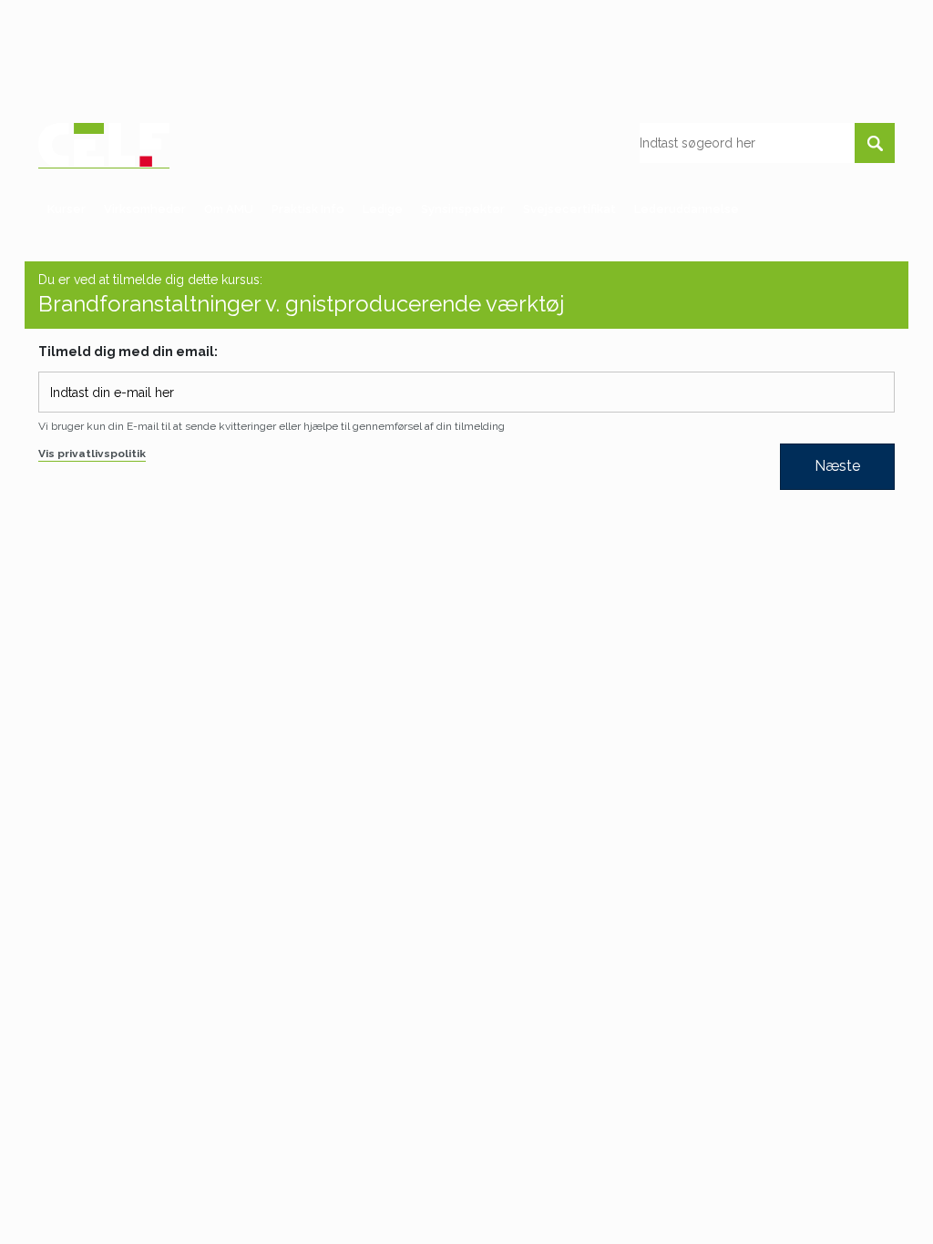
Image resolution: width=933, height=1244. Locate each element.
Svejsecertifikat (569, 209)
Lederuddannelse (686, 209)
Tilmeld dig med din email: (128, 351)
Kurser (66, 209)
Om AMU (228, 209)
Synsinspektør (463, 209)
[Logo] (103, 145)
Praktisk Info (308, 209)
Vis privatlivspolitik (92, 453)
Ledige (383, 209)
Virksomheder (145, 209)
